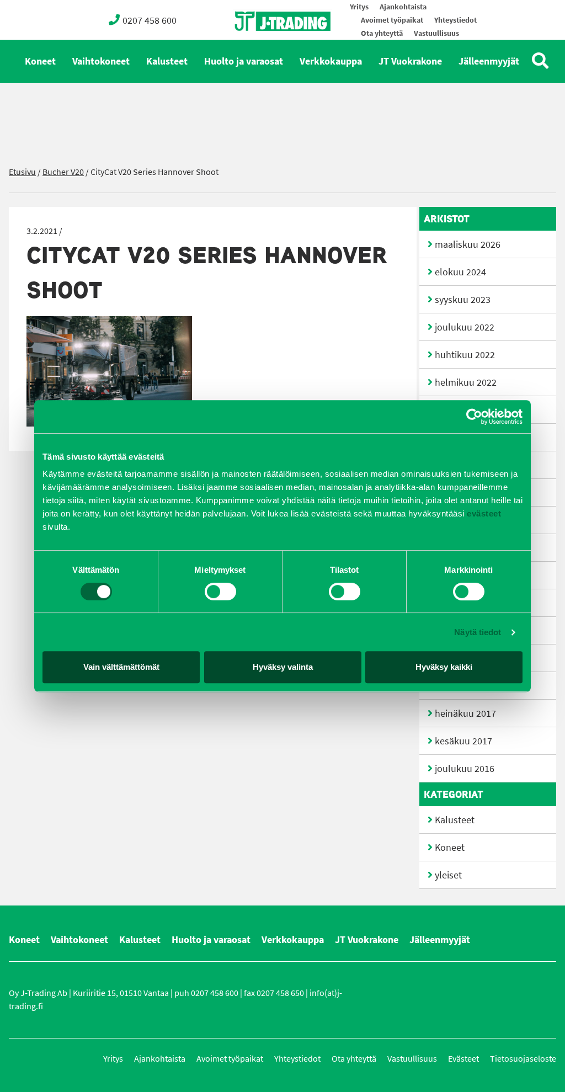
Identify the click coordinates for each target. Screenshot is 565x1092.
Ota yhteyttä (382, 33)
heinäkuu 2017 (465, 713)
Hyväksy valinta (283, 667)
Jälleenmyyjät (489, 61)
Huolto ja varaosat (243, 61)
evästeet (483, 513)
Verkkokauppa (331, 61)
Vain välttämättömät (121, 667)
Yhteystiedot (455, 20)
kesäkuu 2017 (463, 741)
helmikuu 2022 (466, 382)
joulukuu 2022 (464, 327)
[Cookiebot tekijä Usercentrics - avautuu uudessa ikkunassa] (474, 416)
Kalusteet (167, 61)
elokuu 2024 (460, 272)
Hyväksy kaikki (443, 667)
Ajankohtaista (403, 7)
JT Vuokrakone (410, 61)
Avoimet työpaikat (392, 20)
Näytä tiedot (477, 632)
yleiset (448, 875)
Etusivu (22, 172)
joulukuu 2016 (464, 768)
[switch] (220, 591)
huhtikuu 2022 (465, 354)
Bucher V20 (63, 172)
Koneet (40, 61)
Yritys (359, 7)
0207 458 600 (149, 20)
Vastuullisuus (436, 33)
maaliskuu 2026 (467, 244)
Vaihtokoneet (101, 61)
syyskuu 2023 (463, 299)
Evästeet (463, 1058)
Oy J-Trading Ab (262, 45)
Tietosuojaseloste (523, 1058)
